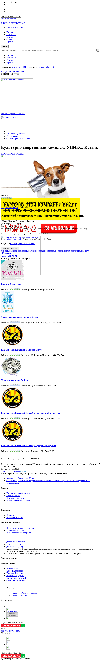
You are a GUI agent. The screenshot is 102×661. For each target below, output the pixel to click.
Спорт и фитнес (13, 136)
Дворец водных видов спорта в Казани (19, 317)
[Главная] (7, 131)
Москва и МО (12, 568)
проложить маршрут (80, 251)
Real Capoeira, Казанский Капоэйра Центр (21, 350)
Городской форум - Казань (18, 500)
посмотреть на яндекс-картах (31, 251)
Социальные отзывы (14, 471)
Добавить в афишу (14, 546)
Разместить (11, 34)
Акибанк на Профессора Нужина (21, 478)
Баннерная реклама (15, 530)
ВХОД (4, 71)
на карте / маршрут (10, 248)
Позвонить (6, 253)
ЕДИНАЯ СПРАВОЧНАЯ (13, 23)
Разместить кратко (14, 544)
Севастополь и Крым (16, 580)
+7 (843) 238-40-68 (9, 207)
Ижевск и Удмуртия (15, 575)
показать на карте (9, 251)
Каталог (10, 32)
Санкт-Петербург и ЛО (16, 578)
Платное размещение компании (20, 528)
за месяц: (46, 67)
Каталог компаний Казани (18, 493)
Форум (9, 39)
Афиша (9, 42)
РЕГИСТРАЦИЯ (16, 71)
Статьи (9, 37)
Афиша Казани (13, 495)
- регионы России (13, 113)
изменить (8, 19)
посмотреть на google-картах (57, 251)
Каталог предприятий (16, 134)
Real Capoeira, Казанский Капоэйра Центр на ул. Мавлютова (30, 413)
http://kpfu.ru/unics (14, 239)
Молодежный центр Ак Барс (15, 380)
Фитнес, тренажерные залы (18, 138)
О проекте (11, 515)
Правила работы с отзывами (24, 593)
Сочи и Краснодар (14, 571)
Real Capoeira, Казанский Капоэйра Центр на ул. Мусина (28, 445)
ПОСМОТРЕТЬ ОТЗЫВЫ (13, 154)
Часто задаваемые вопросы (18, 533)
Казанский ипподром (11, 284)
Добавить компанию (15, 542)
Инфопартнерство (14, 517)
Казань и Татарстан (15, 28)
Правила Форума (19, 595)
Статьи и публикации (16, 498)
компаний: (18, 67)
